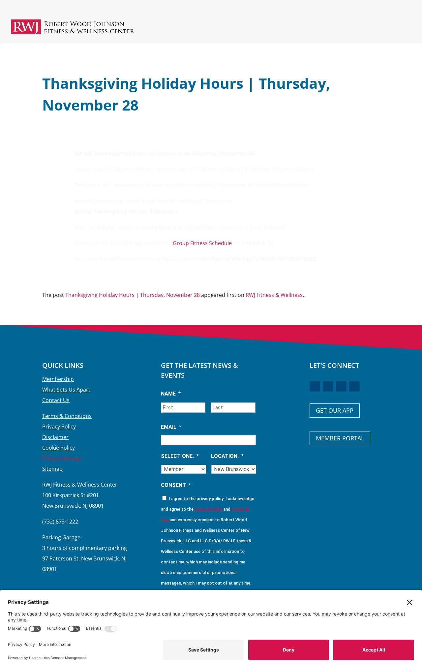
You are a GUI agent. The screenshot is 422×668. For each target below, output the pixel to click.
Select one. (180, 456)
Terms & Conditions (67, 416)
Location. (227, 456)
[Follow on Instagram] (341, 386)
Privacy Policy (59, 426)
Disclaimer (55, 437)
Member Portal (340, 438)
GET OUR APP (334, 410)
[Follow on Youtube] (354, 386)
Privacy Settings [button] (61, 458)
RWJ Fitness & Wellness (274, 295)
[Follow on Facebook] (315, 386)
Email (171, 427)
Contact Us (56, 400)
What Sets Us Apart (66, 389)
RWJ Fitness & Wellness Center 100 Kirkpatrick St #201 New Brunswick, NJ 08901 (79, 495)
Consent (176, 485)
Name (171, 394)
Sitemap (52, 468)
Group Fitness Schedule (202, 243)
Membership (58, 379)
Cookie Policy (58, 447)
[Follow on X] (328, 386)
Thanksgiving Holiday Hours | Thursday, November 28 (132, 295)
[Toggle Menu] (398, 31)
